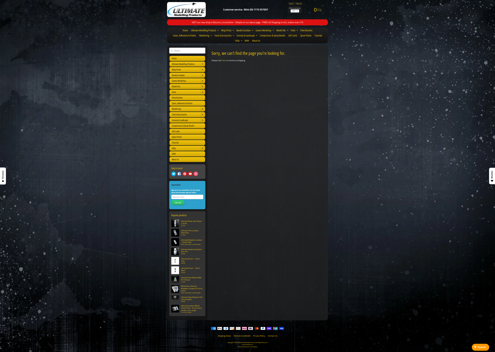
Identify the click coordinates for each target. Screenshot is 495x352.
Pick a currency (294, 8)
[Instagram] (195, 173)
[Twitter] (173, 173)
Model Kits (282, 31)
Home (185, 30)
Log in (291, 3)
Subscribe (177, 202)
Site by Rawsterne (247, 344)
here (224, 60)
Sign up (299, 3)
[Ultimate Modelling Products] (186, 9)
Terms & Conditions (241, 335)
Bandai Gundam (245, 31)
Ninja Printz (228, 31)
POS (239, 347)
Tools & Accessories (224, 36)
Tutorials (318, 35)
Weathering (206, 36)
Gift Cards (292, 35)
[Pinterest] (184, 173)
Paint (295, 31)
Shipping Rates (224, 335)
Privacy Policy (259, 335)
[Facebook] (179, 173)
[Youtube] (190, 173)
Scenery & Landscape (247, 36)
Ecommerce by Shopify (250, 347)
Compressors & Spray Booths (272, 35)
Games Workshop (265, 31)
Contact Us (272, 335)
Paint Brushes (306, 30)
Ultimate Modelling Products (205, 31)
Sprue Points (305, 35)
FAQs (239, 41)
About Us (256, 40)
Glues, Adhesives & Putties (184, 35)
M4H (247, 40)
